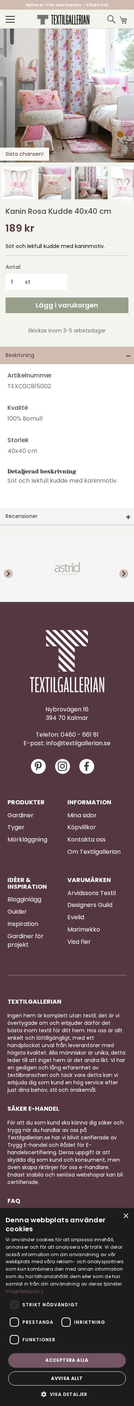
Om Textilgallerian (94, 852)
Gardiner (20, 815)
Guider (17, 912)
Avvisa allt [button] (67, 1378)
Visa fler (79, 942)
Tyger (16, 827)
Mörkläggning (27, 840)
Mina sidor (82, 815)
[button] (18, 183)
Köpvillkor (81, 827)
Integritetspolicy (25, 1291)
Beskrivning (20, 355)
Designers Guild (89, 905)
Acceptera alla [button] (67, 1360)
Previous (15, 569)
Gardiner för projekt (25, 940)
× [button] (125, 1216)
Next (119, 569)
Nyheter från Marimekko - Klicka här (67, 5)
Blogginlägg (24, 899)
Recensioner (22, 516)
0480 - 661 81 (80, 735)
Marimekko (83, 930)
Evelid (75, 917)
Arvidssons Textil (91, 893)
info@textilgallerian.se (78, 743)
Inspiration (22, 924)
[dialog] (67, 1307)
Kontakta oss (86, 840)
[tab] (67, 355)
